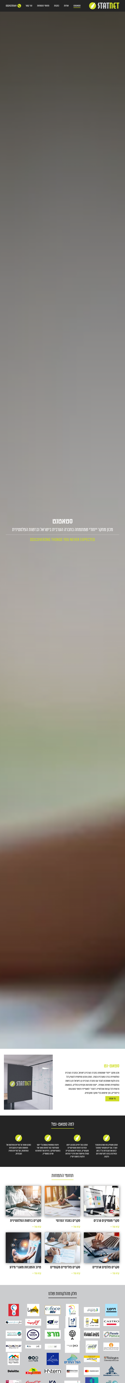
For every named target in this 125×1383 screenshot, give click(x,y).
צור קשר (29, 5)
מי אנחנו (112, 1098)
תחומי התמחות (43, 5)
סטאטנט (76, 5)
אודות (66, 5)
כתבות (56, 5)
